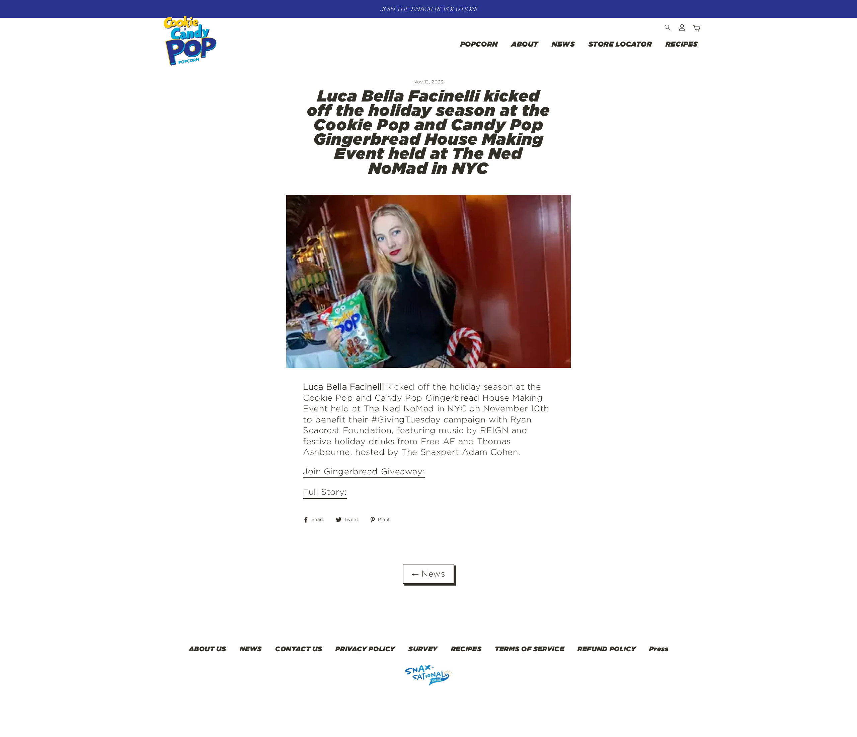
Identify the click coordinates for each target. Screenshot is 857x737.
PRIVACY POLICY (365, 648)
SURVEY (423, 648)
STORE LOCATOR (620, 44)
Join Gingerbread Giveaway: (364, 471)
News (431, 573)
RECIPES (682, 44)
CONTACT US (298, 648)
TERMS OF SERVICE (529, 648)
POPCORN (479, 44)
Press (658, 648)
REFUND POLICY (606, 648)
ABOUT (524, 44)
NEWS (563, 44)
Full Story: (325, 491)
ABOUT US (207, 648)
